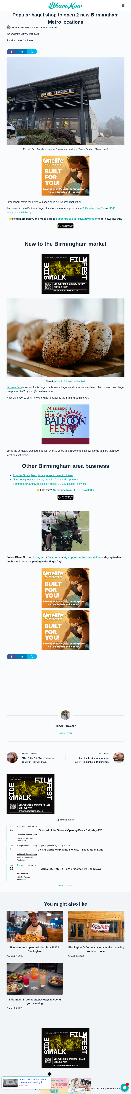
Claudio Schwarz (63, 381)
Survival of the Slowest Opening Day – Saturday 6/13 (70, 830)
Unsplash (80, 381)
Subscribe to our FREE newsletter (73, 490)
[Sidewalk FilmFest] (65, 273)
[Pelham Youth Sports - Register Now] (65, 530)
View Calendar (65, 885)
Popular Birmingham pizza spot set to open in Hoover (43, 475)
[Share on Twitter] (32, 51)
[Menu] (123, 5)
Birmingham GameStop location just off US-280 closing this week (50, 483)
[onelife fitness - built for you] (65, 175)
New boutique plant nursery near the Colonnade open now (46, 479)
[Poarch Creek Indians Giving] (65, 1085)
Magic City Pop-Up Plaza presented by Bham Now (71, 869)
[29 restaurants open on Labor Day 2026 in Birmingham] (35, 926)
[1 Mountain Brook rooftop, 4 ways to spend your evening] (35, 978)
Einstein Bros (14, 387)
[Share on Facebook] (12, 51)
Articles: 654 (65, 733)
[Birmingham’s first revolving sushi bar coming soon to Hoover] (96, 926)
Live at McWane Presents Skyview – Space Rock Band (71, 849)
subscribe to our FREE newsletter (76, 218)
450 (82, 208)
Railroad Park (22, 873)
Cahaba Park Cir (94, 208)
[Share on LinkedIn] (22, 51)
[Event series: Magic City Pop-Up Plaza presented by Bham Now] (35, 865)
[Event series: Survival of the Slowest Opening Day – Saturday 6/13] (36, 826)
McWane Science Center (27, 835)
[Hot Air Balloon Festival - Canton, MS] (65, 424)
